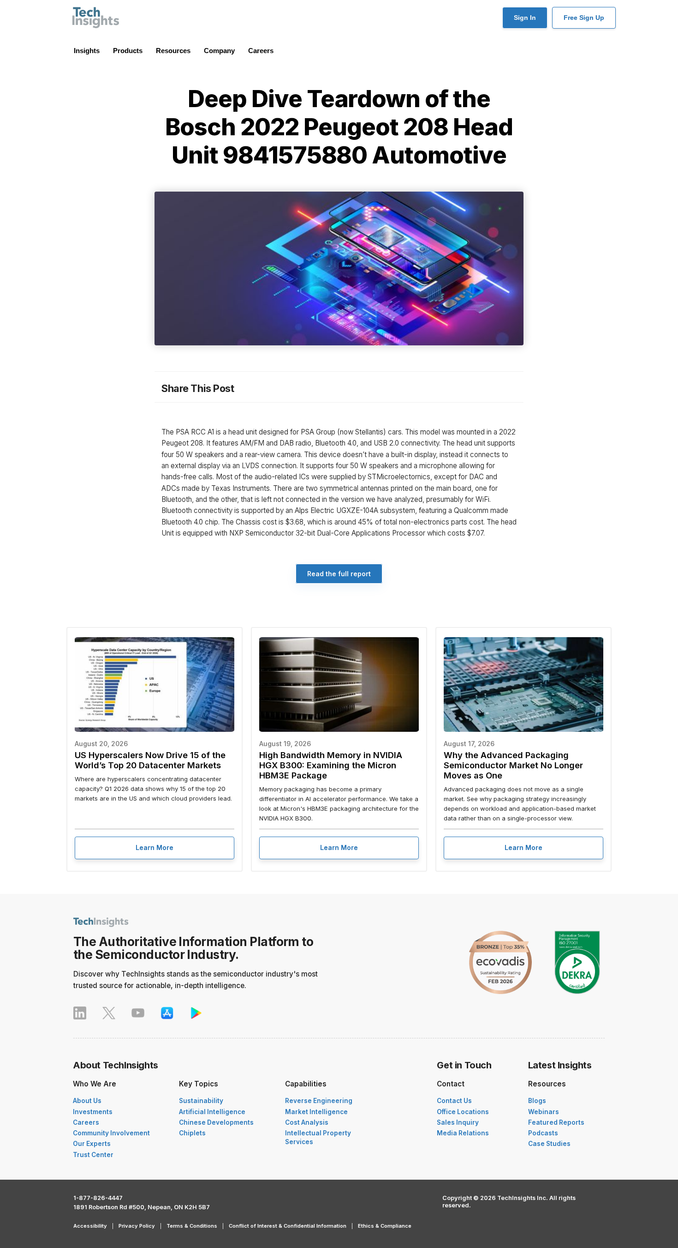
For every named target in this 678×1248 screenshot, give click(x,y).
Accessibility (90, 1226)
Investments (93, 1111)
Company (219, 50)
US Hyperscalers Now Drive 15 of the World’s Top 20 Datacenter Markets (150, 760)
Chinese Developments (216, 1122)
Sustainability (201, 1100)
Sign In (525, 17)
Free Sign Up (584, 17)
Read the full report (339, 574)
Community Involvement (111, 1133)
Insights (87, 50)
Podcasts (543, 1133)
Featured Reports (556, 1122)
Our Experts (92, 1143)
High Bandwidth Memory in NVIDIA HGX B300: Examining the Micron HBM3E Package (330, 765)
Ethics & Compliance (384, 1226)
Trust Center (93, 1154)
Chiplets (192, 1133)
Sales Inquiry (458, 1122)
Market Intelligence (316, 1111)
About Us (87, 1100)
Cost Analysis (306, 1122)
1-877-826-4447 (98, 1197)
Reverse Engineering (318, 1100)
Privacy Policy (137, 1226)
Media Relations (463, 1133)
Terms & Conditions (192, 1226)
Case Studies (549, 1143)
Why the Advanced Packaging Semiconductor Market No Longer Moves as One (513, 765)
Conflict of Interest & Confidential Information (287, 1226)
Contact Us (454, 1100)
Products (128, 50)
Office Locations (463, 1111)
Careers (261, 50)
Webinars (543, 1111)
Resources (173, 50)
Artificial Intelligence (212, 1111)
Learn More (154, 847)
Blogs (537, 1100)
